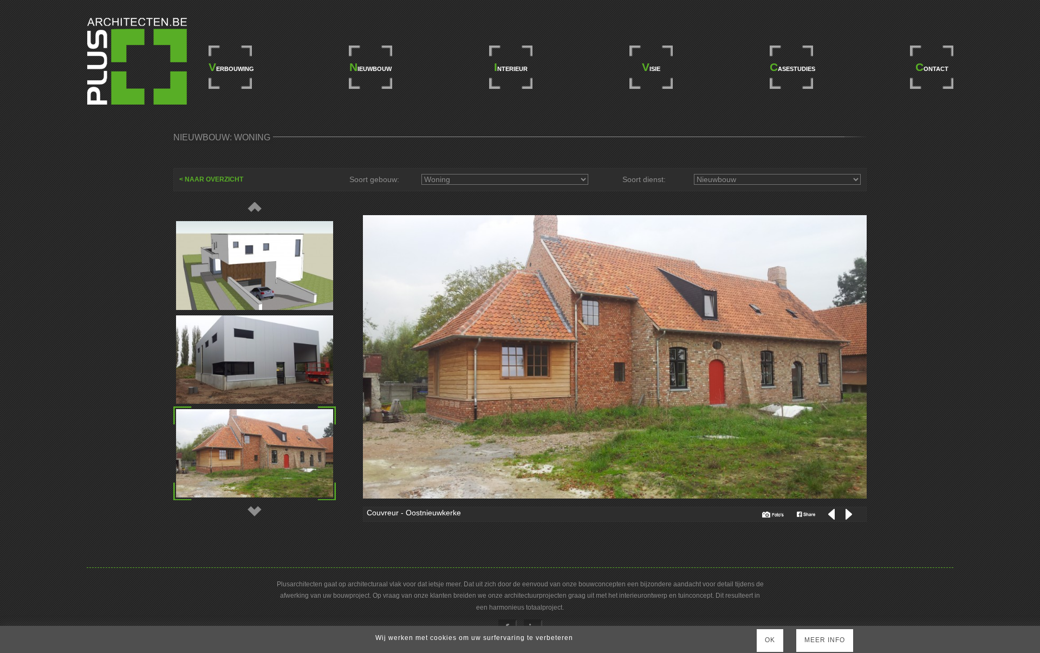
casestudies (791, 67)
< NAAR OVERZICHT (211, 179)
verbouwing (230, 67)
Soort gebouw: (374, 179)
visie (651, 67)
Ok (770, 640)
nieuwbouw (370, 67)
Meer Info (824, 640)
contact (931, 67)
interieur (511, 67)
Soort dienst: (644, 179)
